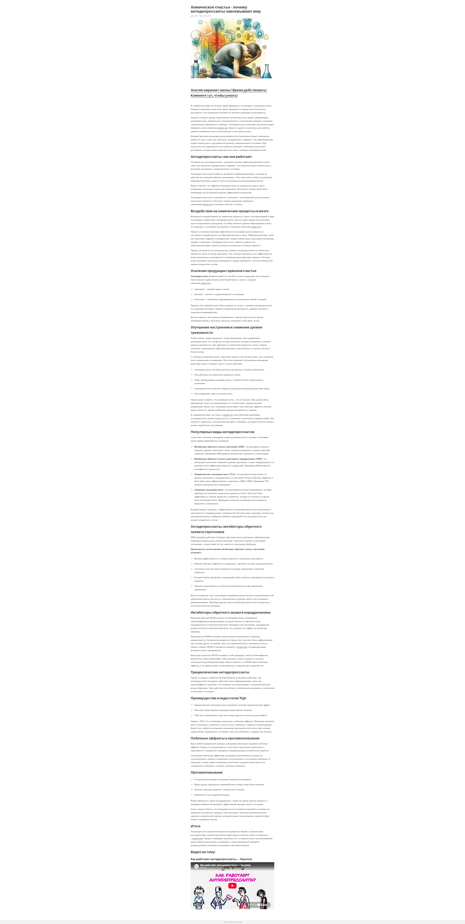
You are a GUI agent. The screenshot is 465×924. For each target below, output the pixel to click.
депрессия (228, 415)
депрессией (197, 838)
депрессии (223, 128)
